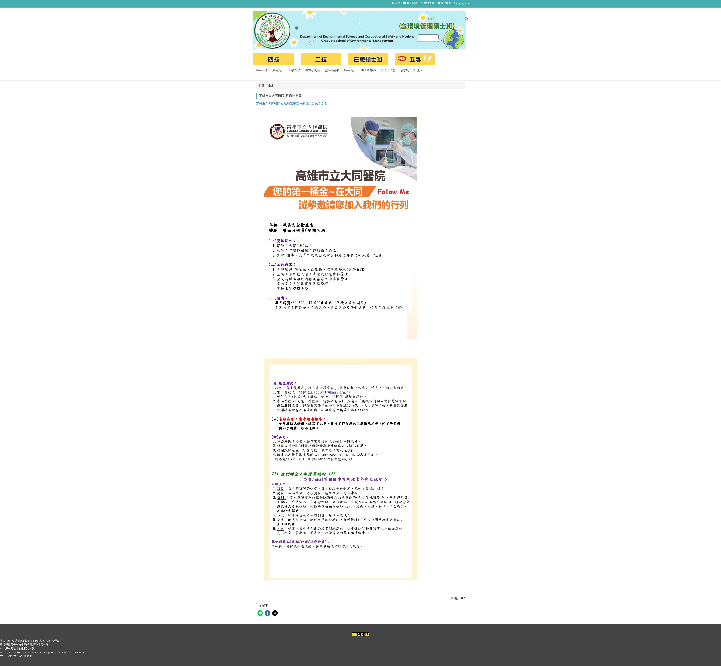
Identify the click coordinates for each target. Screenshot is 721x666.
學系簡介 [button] (262, 70)
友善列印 (264, 605)
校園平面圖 (31, 640)
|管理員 (55, 640)
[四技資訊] (273, 58)
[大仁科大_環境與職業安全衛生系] (360, 30)
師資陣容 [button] (295, 70)
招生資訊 (350, 70)
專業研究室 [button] (312, 70)
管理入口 (419, 70)
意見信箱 (44, 640)
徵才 (271, 85)
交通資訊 (17, 640)
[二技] (321, 58)
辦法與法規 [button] (387, 70)
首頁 (261, 85)
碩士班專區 (368, 70)
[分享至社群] (260, 613)
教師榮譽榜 (332, 70)
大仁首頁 (5, 640)
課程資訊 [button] (278, 70)
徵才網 (404, 70)
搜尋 (466, 19)
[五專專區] (415, 58)
